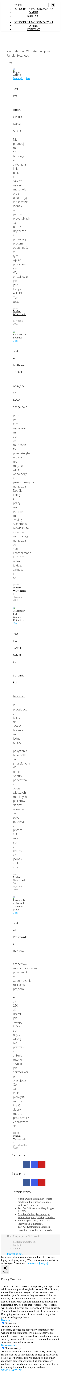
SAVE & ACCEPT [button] (11, 1370)
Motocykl (18, 78)
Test (28, 78)
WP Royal (33, 1235)
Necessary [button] (6, 1320)
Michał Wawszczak (19, 313)
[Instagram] (34, 1164)
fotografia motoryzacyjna (33, 9)
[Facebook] (26, 1164)
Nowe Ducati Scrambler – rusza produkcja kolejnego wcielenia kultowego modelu (35, 1201)
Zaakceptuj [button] (34, 1263)
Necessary (10, 1323)
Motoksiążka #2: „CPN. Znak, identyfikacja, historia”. (34, 1222)
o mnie (33, 12)
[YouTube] (41, 1164)
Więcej (44, 1263)
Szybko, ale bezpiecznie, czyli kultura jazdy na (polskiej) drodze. (36, 1216)
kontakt (33, 16)
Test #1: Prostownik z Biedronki (20, 937)
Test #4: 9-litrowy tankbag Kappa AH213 (18, 109)
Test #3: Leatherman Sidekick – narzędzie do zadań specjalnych (35, 1228)
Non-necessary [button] (9, 1345)
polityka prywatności (24, 1241)
